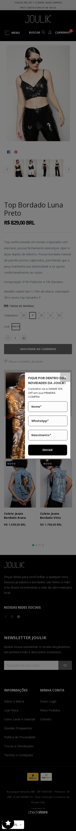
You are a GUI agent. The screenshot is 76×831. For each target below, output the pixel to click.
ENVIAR (48, 450)
